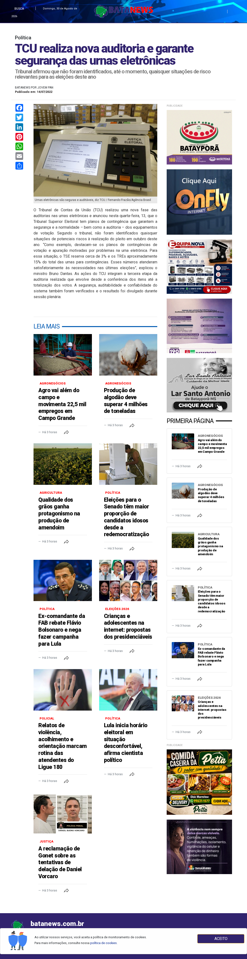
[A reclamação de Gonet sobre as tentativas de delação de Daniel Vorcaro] (63, 813)
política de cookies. (103, 943)
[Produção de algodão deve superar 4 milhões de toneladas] (128, 355)
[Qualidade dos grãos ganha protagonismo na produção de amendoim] (63, 464)
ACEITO (220, 938)
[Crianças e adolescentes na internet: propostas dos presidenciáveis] (128, 580)
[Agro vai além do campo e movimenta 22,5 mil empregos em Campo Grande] (63, 355)
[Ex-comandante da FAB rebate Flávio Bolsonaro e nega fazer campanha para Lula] (63, 580)
